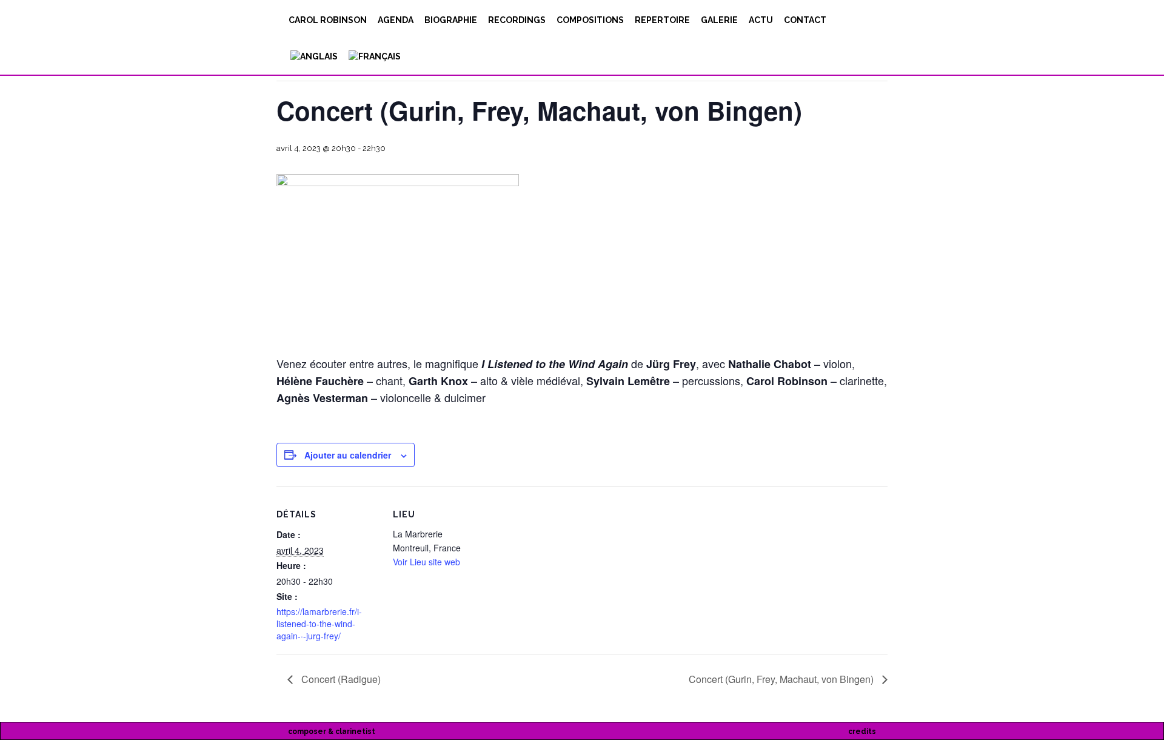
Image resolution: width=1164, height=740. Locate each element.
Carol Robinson (328, 20)
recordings (517, 20)
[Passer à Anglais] (313, 56)
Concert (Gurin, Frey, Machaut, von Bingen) (782, 679)
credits (862, 731)
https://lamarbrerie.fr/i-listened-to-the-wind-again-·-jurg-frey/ (319, 623)
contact (805, 20)
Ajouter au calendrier (347, 455)
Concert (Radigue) (340, 679)
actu (761, 20)
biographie (450, 20)
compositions (590, 20)
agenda (395, 20)
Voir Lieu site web (426, 562)
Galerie (719, 20)
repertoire (662, 20)
